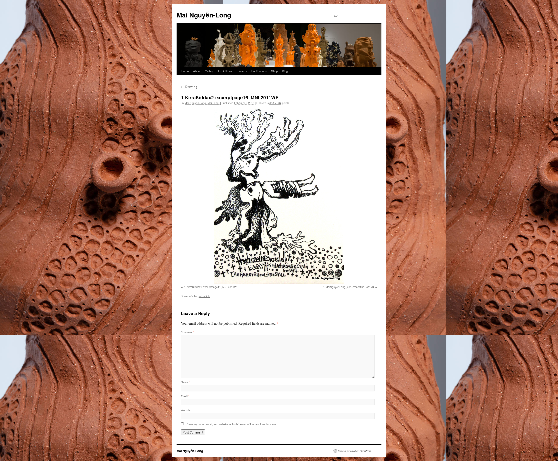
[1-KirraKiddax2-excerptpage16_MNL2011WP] (279, 196)
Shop (274, 71)
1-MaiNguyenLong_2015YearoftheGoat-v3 (348, 287)
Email (185, 396)
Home (185, 71)
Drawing (189, 86)
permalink (204, 296)
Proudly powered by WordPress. (355, 450)
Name (185, 382)
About (197, 71)
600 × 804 (275, 103)
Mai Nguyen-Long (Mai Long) (202, 103)
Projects (241, 71)
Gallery (209, 71)
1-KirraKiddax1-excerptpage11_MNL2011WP (211, 287)
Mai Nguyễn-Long (204, 14)
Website (186, 410)
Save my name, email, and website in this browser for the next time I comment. (233, 424)
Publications (259, 71)
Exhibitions (225, 71)
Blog (285, 71)
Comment (187, 332)
